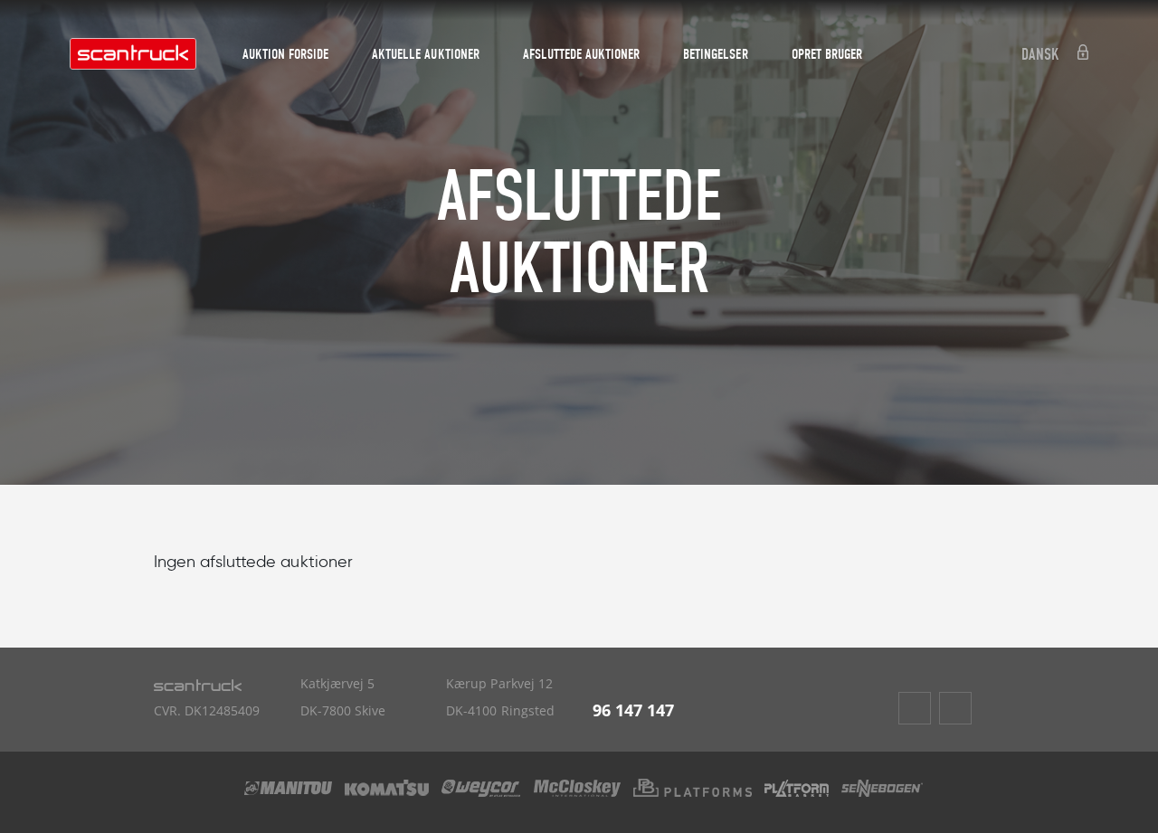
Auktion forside (285, 54)
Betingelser (715, 54)
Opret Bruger (827, 54)
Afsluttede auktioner (582, 54)
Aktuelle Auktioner (425, 54)
